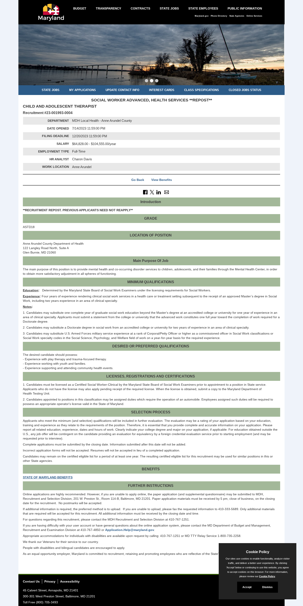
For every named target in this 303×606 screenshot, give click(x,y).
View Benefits (161, 180)
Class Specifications (201, 90)
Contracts (140, 8)
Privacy (49, 581)
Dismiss (267, 587)
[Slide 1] (146, 81)
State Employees (203, 8)
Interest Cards (161, 90)
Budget (79, 8)
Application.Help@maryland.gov (129, 530)
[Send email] (166, 192)
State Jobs (169, 8)
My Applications (82, 90)
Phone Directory (219, 16)
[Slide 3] (157, 81)
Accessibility (70, 581)
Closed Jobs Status (245, 90)
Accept (247, 587)
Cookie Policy (267, 576)
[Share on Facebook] (145, 192)
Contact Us (31, 581)
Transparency (108, 8)
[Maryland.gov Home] (52, 15)
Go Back (137, 180)
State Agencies (236, 16)
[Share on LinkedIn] (158, 192)
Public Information (245, 8)
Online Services (254, 16)
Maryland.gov (202, 16)
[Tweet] (152, 192)
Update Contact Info (122, 90)
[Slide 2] (152, 81)
